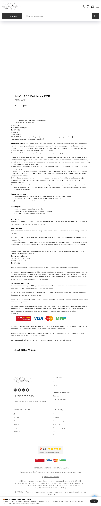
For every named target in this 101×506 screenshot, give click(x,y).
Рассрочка (18, 421)
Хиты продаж (58, 382)
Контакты (56, 424)
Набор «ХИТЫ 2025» (18, 260)
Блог (55, 431)
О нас (55, 414)
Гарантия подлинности (62, 421)
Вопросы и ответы (60, 435)
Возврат (17, 424)
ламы (78, 472)
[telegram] (19, 390)
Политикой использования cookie (15, 503)
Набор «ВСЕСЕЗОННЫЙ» (20, 258)
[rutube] (23, 390)
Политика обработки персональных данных (50, 468)
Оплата (17, 417)
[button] (83, 6)
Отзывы (56, 417)
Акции (16, 428)
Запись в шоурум (59, 428)
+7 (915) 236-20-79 (24, 396)
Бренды (56, 396)
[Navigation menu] (97, 6)
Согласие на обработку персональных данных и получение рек (48, 472)
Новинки (56, 389)
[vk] (15, 390)
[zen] (27, 390)
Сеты (55, 385)
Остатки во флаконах (61, 392)
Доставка (17, 414)
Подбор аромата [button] (59, 399)
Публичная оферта (50, 477)
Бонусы (17, 431)
